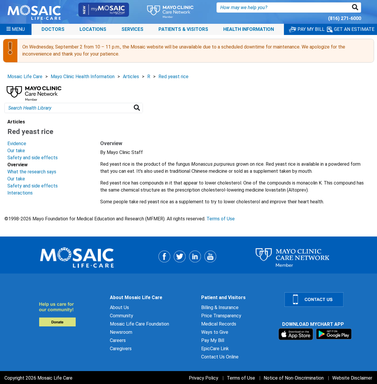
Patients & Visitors (183, 29)
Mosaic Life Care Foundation (139, 324)
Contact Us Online (220, 357)
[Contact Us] (327, 299)
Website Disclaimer (352, 378)
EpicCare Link (215, 348)
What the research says (31, 172)
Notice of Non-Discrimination (294, 378)
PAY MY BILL (310, 29)
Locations (93, 29)
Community (121, 315)
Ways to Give (214, 332)
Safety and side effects (32, 157)
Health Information (248, 29)
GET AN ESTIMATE (353, 29)
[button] (356, 7)
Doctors (53, 29)
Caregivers (121, 348)
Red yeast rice (173, 76)
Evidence (16, 143)
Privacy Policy (203, 378)
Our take (16, 150)
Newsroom (121, 332)
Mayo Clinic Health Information (83, 76)
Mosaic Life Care (24, 76)
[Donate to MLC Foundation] (71, 314)
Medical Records (218, 324)
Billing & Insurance (220, 307)
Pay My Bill (212, 340)
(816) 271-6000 (344, 18)
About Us (119, 307)
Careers (118, 340)
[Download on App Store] (296, 333)
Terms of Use (220, 219)
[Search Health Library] (138, 108)
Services (132, 29)
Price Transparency (221, 315)
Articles (131, 76)
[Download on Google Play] (333, 333)
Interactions (20, 193)
